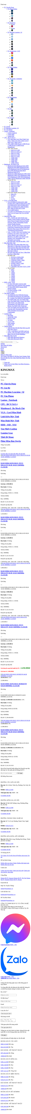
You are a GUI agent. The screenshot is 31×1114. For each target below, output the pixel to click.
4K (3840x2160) (15, 265)
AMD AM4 (14, 158)
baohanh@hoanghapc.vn (7, 900)
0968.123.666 (9, 843)
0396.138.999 (5, 1065)
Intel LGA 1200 (15, 150)
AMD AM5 (14, 159)
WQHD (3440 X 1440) (17, 263)
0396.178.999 (5, 1068)
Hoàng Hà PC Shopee (16, 879)
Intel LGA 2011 (15, 183)
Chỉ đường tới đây (6, 795)
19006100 (4, 1056)
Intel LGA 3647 (15, 153)
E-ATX (13, 199)
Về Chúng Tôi (5, 855)
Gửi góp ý (3, 1035)
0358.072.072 (5, 1085)
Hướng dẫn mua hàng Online (9, 863)
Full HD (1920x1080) (17, 258)
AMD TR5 (14, 161)
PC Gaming (11, 117)
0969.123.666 (9, 789)
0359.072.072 (5, 1100)
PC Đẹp (10, 108)
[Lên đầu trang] (1, 980)
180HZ (13, 279)
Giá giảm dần (12, 453)
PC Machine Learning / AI (15, 32)
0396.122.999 (9, 807)
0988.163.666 (5, 1077)
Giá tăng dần (4, 453)
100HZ (13, 273)
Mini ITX (13, 194)
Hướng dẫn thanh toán (23, 863)
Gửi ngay (20, 773)
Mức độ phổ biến (20, 453)
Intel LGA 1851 (15, 156)
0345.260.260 (5, 1106)
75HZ (12, 271)
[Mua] (1, 692)
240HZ (13, 280)
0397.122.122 (5, 1071)
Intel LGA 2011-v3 (16, 151)
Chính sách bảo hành (6, 870)
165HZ (13, 277)
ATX (12, 197)
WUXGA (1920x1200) (17, 257)
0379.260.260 (5, 1097)
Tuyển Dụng (12, 855)
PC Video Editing (12, 67)
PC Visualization (12, 97)
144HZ (13, 276)
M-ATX (13, 196)
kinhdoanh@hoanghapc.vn (8, 894)
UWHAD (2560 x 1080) (18, 260)
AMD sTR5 (14, 191)
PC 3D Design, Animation (15, 78)
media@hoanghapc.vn (7, 888)
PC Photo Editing (12, 9)
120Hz (13, 274)
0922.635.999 (5, 1047)
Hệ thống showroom (22, 855)
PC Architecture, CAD (14, 51)
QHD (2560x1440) (16, 262)
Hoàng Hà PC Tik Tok (20, 878)
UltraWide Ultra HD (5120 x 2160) (20, 266)
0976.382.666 (5, 1053)
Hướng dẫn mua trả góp (7, 864)
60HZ (12, 269)
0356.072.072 (9, 825)
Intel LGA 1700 (15, 155)
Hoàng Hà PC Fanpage (7, 878)
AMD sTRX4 (15, 162)
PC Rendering (11, 23)
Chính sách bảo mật (17, 870)
